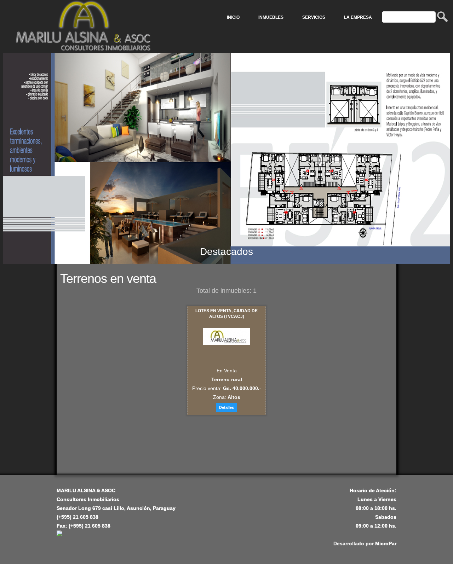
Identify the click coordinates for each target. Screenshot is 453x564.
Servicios (313, 17)
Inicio (233, 17)
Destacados (226, 251)
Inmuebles (270, 17)
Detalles (226, 407)
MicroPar (385, 543)
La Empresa (358, 17)
